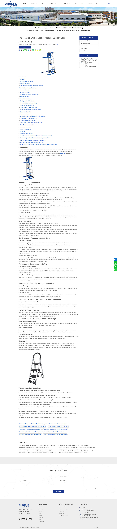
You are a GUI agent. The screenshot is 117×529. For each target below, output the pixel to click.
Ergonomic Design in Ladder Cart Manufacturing (31, 423)
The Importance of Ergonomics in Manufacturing (31, 85)
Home (40, 507)
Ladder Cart (83, 50)
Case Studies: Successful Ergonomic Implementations (33, 116)
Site (57, 44)
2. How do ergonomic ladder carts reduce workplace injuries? (34, 138)
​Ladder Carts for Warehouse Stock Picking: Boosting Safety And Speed (36, 450)
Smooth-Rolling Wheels (25, 98)
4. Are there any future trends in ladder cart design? (32, 142)
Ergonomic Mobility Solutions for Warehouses (30, 434)
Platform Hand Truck (85, 43)
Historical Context (24, 90)
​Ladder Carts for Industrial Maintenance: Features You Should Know (35, 449)
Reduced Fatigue (24, 114)
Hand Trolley (84, 48)
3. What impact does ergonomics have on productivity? (33, 140)
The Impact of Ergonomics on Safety (28, 103)
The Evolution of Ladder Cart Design (28, 87)
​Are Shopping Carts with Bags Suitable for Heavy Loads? (73, 452)
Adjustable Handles (24, 96)
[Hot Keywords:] (109, 3)
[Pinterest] (31, 519)
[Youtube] (26, 519)
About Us (41, 517)
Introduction (22, 79)
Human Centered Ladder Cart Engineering (55, 423)
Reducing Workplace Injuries (27, 105)
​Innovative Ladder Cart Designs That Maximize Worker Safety (34, 447)
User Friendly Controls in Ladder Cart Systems (30, 431)
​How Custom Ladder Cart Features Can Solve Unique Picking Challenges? (37, 445)
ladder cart (62, 153)
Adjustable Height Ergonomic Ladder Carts (58, 426)
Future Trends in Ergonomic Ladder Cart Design (31, 122)
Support (40, 515)
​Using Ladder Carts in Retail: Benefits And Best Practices (72, 449)
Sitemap (96, 527)
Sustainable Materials (25, 127)
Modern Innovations (25, 92)
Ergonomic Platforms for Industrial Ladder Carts (55, 429)
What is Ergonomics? (25, 83)
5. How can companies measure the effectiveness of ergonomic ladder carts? (38, 144)
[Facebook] (19, 519)
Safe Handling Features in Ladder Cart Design (30, 429)
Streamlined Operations (25, 111)
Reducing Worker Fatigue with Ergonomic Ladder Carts (32, 426)
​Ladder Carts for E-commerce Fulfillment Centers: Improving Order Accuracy (77, 447)
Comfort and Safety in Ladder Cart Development (55, 434)
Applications (41, 511)
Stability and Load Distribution (27, 101)
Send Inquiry (58, 491)
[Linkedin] (22, 519)
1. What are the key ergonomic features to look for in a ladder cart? (36, 135)
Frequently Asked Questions (26, 133)
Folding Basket (84, 45)
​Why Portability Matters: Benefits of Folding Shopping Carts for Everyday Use (37, 452)
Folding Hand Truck (85, 40)
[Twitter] (24, 519)
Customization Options (25, 129)
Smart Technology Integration (27, 124)
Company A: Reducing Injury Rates (28, 118)
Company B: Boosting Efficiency (27, 120)
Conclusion (22, 131)
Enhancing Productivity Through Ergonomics (30, 109)
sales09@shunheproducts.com (86, 509)
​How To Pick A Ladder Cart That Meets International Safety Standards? (76, 450)
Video (40, 513)
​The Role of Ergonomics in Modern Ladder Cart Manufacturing (74, 445)
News (40, 519)
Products (41, 509)
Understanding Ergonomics (26, 81)
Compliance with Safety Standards (28, 107)
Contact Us (41, 521)
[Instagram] (29, 519)
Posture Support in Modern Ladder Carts (54, 431)
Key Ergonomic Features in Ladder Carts (29, 94)
